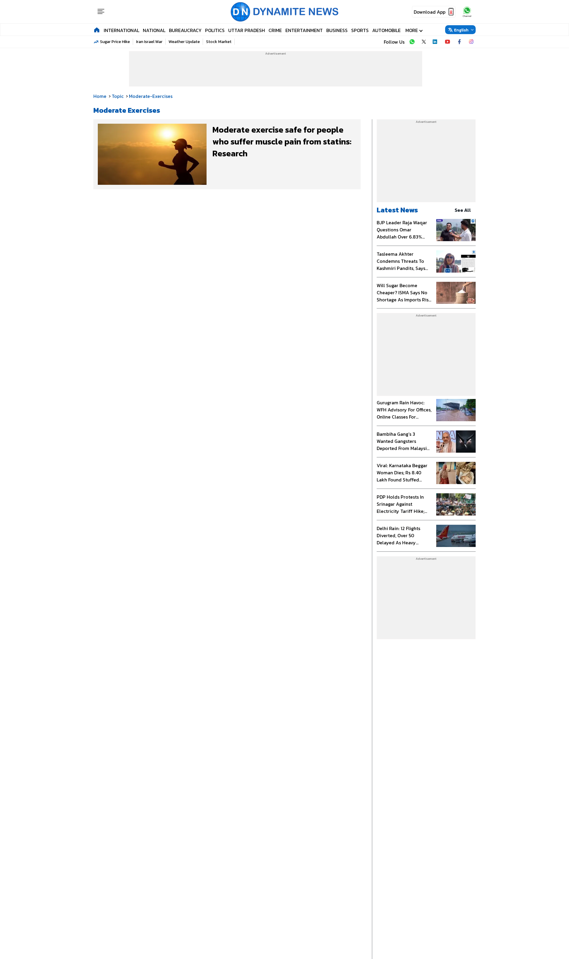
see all (463, 210)
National (154, 30)
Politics (215, 30)
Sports (360, 30)
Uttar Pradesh (246, 30)
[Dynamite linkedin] (435, 41)
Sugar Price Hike (115, 42)
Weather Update (184, 42)
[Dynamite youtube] (447, 41)
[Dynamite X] (423, 41)
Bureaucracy (185, 30)
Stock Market (218, 42)
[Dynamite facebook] (459, 41)
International (121, 30)
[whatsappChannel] (467, 12)
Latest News (397, 209)
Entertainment (304, 30)
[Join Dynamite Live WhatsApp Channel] (411, 41)
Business (337, 30)
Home (99, 96)
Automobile (386, 30)
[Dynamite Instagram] (471, 41)
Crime (275, 30)
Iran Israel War (149, 42)
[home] (96, 29)
